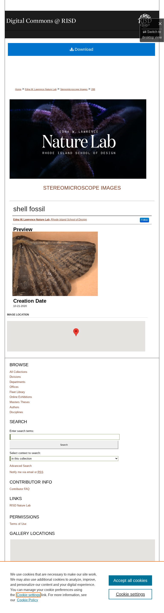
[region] (82, 587)
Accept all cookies (130, 580)
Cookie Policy (27, 600)
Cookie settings (28, 595)
